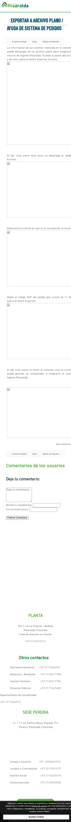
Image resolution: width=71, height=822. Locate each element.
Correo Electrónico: (17, 509)
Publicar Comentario (17, 518)
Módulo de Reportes (51, 42)
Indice (34, 42)
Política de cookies (39, 806)
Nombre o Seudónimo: (19, 505)
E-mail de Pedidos (19, 42)
